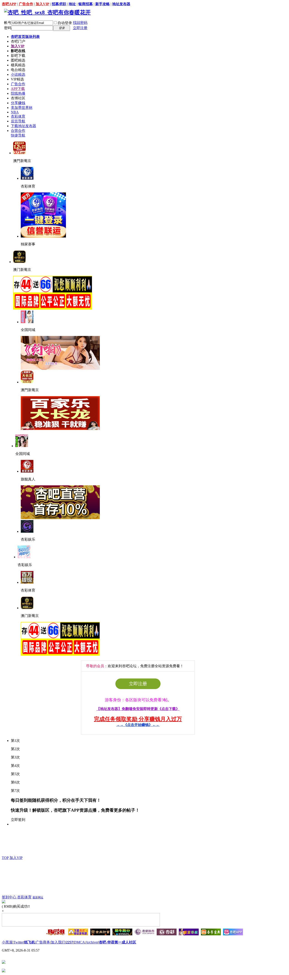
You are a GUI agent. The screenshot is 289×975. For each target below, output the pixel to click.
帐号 (7, 23)
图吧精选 (18, 60)
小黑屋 (7, 942)
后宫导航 (18, 121)
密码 (7, 28)
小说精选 (18, 74)
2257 (69, 942)
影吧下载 (18, 55)
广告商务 (43, 942)
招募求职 (59, 4)
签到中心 (9, 897)
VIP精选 (17, 79)
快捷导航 (18, 135)
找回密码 (80, 23)
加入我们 (58, 942)
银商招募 (85, 4)
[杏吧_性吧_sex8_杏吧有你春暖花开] (47, 12)
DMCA (79, 942)
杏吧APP (9, 4)
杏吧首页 (25, 37)
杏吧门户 (18, 41)
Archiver (92, 942)
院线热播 (18, 93)
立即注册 (80, 28)
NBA (15, 112)
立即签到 (18, 820)
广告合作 (26, 4)
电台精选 (18, 70)
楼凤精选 (18, 65)
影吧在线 (18, 51)
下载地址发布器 (23, 126)
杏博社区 (18, 98)
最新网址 (38, 897)
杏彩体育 (18, 116)
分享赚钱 (18, 103)
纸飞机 (29, 942)
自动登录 (65, 23)
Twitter (18, 942)
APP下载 (18, 89)
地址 (72, 4)
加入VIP (42, 4)
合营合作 (18, 130)
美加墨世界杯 (22, 108)
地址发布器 (121, 4)
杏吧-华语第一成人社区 (117, 942)
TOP (5, 858)
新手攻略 (102, 4)
